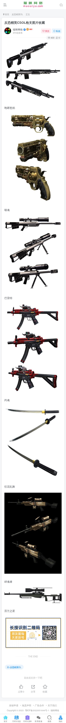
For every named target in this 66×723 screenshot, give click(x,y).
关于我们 (52, 705)
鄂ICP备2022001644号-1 (37, 710)
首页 (6, 14)
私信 (58, 30)
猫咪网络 (18, 29)
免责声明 (26, 705)
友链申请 (13, 705)
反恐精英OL (17, 14)
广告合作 (39, 705)
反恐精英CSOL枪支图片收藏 (24, 22)
